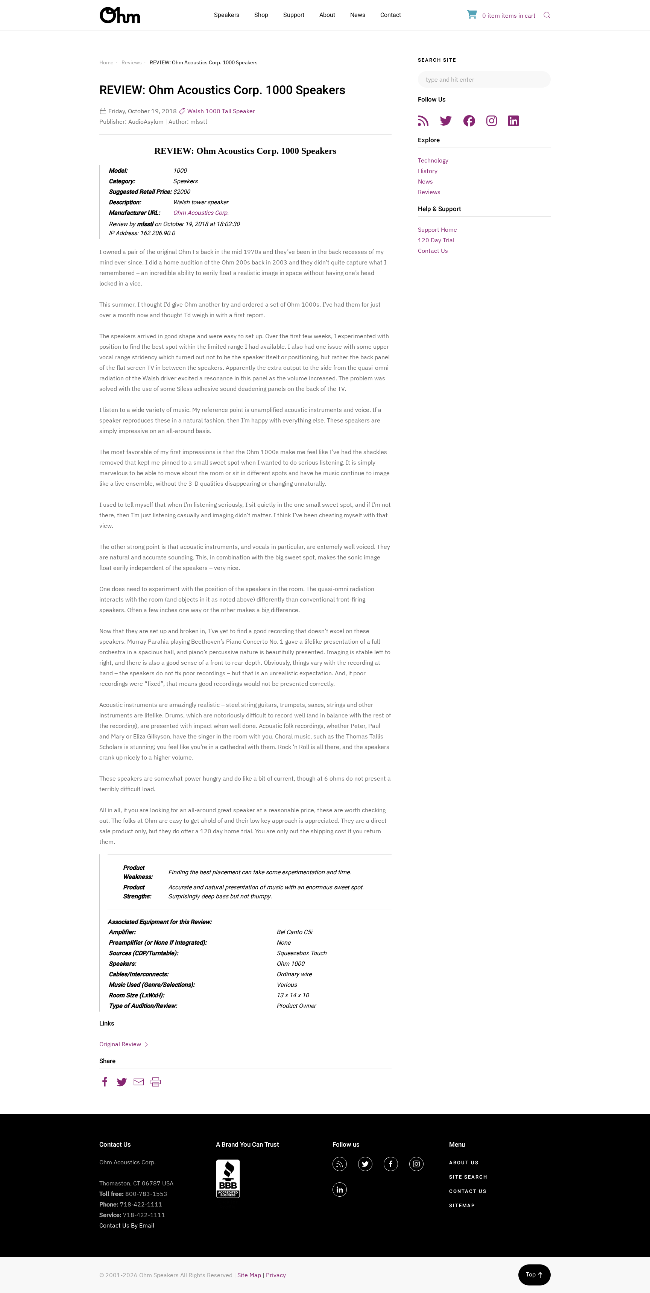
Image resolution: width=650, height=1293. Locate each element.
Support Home (437, 229)
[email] (138, 1081)
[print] (155, 1081)
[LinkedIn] (513, 121)
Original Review (121, 1044)
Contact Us (433, 250)
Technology (433, 160)
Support (293, 15)
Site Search (468, 1177)
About (327, 15)
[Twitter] (446, 121)
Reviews (131, 62)
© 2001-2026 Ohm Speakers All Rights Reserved (165, 1275)
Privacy (276, 1275)
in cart (509, 15)
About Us (464, 1162)
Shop (261, 15)
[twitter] (122, 1081)
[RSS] (423, 121)
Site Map (249, 1275)
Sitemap (462, 1205)
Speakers (226, 15)
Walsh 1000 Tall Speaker (220, 111)
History (427, 171)
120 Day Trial (436, 240)
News (357, 15)
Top (531, 1274)
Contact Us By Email (126, 1225)
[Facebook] (469, 121)
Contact (390, 15)
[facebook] (105, 1081)
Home (106, 62)
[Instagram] (491, 121)
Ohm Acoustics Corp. (201, 212)
